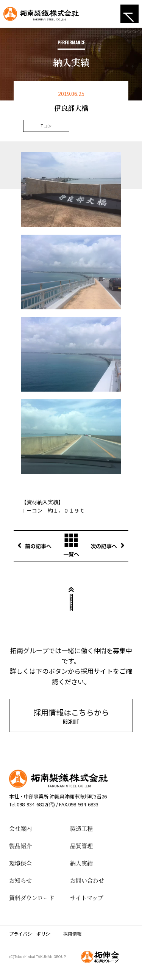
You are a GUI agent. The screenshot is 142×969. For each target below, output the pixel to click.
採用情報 (72, 933)
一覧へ (71, 554)
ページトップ (71, 594)
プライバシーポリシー (32, 933)
